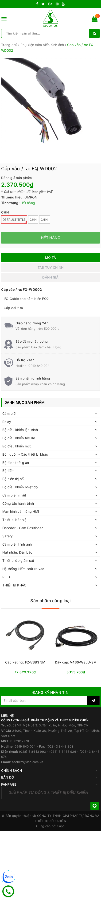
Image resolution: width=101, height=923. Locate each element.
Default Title (14, 219)
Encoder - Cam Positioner (22, 528)
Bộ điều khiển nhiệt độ (20, 487)
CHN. (45, 219)
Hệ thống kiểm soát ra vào (23, 569)
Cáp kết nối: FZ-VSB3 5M (25, 662)
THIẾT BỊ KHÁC (14, 585)
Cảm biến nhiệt (14, 495)
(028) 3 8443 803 (60, 746)
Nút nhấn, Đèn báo (17, 552)
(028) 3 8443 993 (32, 751)
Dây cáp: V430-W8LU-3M (76, 662)
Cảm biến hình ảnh (17, 544)
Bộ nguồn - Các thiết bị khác (25, 454)
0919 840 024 (25, 746)
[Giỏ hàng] (94, 20)
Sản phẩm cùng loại (50, 600)
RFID (6, 577)
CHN (33, 219)
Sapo (61, 826)
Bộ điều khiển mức (17, 446)
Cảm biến (9, 413)
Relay (6, 422)
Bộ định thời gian (15, 463)
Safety (7, 536)
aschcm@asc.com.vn (27, 762)
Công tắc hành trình (18, 503)
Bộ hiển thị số (13, 479)
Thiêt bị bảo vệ (14, 520)
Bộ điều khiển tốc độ (18, 438)
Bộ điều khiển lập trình (20, 430)
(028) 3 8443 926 (62, 751)
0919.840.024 (38, 366)
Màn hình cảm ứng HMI (20, 511)
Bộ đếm (8, 471)
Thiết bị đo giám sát (18, 560)
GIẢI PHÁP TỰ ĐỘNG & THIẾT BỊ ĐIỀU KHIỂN (48, 792)
